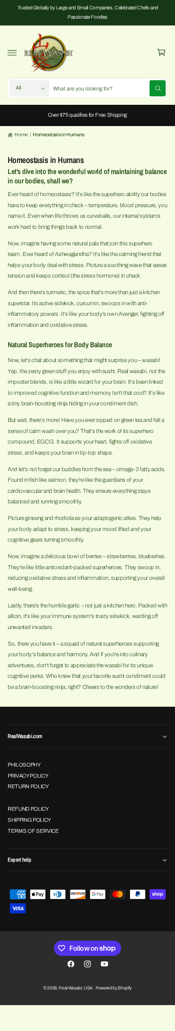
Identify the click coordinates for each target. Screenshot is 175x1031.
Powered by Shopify (114, 988)
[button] (12, 52)
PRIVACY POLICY (28, 776)
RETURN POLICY (28, 786)
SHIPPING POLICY (29, 820)
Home (21, 134)
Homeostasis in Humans (59, 134)
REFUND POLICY (28, 809)
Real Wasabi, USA (76, 988)
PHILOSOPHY (24, 765)
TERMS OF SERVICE (33, 831)
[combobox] (109, 88)
